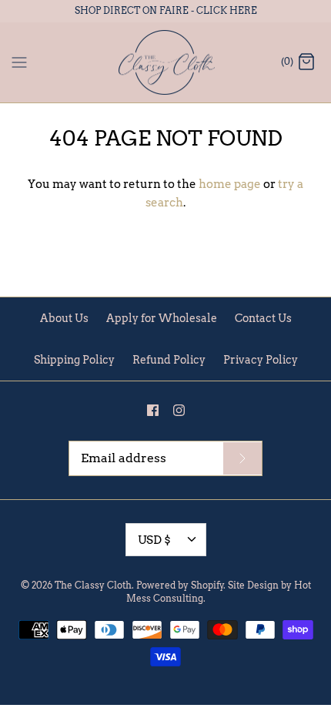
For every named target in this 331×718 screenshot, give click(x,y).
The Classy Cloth (93, 585)
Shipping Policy (74, 360)
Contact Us (263, 318)
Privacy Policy (260, 360)
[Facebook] (153, 410)
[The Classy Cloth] (166, 63)
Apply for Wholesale (161, 318)
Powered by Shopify (180, 585)
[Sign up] (242, 458)
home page (230, 184)
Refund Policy (169, 360)
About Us (64, 318)
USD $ (154, 540)
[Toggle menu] (19, 61)
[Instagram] (179, 410)
